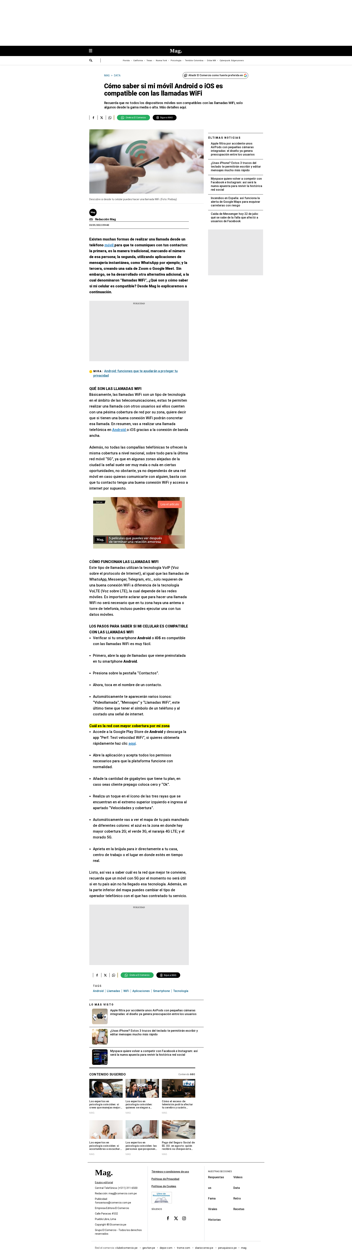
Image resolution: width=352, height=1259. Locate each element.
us (209, 1188)
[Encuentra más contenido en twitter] (102, 117)
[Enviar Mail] (91, 219)
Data (236, 1188)
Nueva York (161, 61)
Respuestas (216, 1177)
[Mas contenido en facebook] (168, 1218)
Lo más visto (101, 1004)
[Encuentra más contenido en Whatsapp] (110, 117)
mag (243, 1247)
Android (98, 991)
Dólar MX (211, 61)
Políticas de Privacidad (165, 1178)
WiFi (126, 991)
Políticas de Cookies (163, 1186)
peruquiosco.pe (227, 1247)
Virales (212, 1209)
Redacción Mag (105, 219)
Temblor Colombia (194, 61)
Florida (126, 61)
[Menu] (92, 51)
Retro (237, 1198)
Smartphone (161, 991)
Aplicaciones (141, 991)
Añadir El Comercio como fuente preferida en (215, 75)
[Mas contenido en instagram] (184, 1218)
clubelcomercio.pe (126, 1247)
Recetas (238, 1209)
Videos (238, 1177)
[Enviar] (91, 61)
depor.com (166, 1247)
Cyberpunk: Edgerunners (232, 61)
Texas (149, 61)
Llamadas (113, 991)
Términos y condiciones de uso (170, 1171)
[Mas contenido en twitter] (176, 1218)
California (138, 61)
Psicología (176, 61)
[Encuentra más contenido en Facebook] (93, 117)
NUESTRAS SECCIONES (220, 1171)
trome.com (184, 1247)
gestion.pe (148, 1247)
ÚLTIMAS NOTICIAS (224, 137)
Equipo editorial (104, 1182)
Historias (214, 1219)
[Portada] (104, 1179)
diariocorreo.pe (204, 1247)
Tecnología (180, 991)
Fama (212, 1198)
